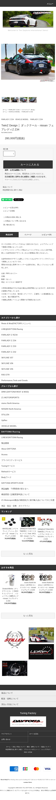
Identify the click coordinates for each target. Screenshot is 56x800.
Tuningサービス (9, 466)
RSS (25, 752)
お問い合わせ (5, 739)
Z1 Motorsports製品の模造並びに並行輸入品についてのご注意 (28, 500)
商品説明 (9, 235)
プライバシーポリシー (31, 749)
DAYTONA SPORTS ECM (12, 483)
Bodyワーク (6, 477)
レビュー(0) (47, 235)
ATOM (30, 752)
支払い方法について (19, 746)
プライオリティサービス (11, 460)
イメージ (28, 235)
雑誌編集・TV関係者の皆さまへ (15, 489)
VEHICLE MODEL (14, 112)
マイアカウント (6, 734)
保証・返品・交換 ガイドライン (15, 506)
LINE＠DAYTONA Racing (12, 437)
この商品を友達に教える (12, 217)
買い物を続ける (9, 225)
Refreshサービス (8, 472)
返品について (8, 187)
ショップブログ (45, 749)
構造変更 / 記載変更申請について (15, 494)
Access (4, 454)
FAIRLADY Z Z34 (14, 109)
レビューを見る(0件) (10, 208)
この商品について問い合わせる (14, 221)
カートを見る (33, 734)
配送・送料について (33, 746)
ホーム (5, 109)
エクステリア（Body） (29, 109)
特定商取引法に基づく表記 (12, 190)
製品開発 (5, 443)
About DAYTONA (8, 449)
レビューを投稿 (9, 211)
